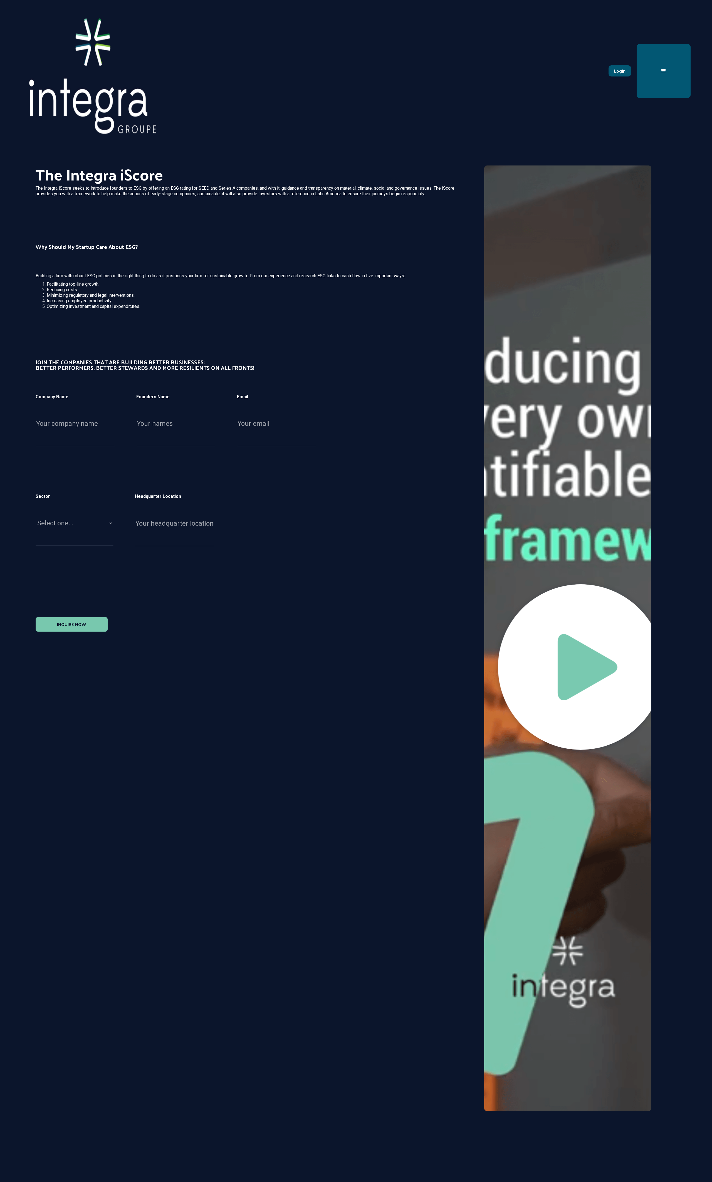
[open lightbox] (567, 638)
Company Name (52, 396)
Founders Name (153, 396)
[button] (664, 71)
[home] (92, 71)
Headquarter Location (158, 496)
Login (620, 71)
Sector (43, 496)
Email (242, 396)
